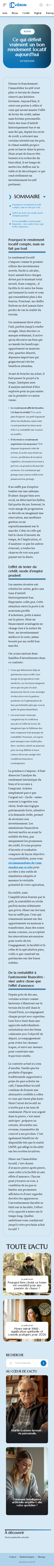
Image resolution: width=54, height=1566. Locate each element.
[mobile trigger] (5, 5)
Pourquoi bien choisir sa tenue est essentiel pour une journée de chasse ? (27, 1285)
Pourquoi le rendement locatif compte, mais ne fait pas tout (26, 206)
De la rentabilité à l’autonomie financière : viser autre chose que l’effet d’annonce (28, 224)
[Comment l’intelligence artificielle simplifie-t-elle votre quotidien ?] (27, 1481)
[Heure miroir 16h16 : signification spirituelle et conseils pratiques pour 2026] (27, 1320)
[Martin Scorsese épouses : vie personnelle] (27, 1409)
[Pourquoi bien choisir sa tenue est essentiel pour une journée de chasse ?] (27, 1274)
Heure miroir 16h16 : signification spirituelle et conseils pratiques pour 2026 (27, 1331)
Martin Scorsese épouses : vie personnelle (27, 1432)
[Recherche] (41, 5)
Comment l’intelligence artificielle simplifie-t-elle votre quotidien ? (27, 1502)
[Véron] (18, 5)
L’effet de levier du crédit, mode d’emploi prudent (27, 214)
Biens (27, 31)
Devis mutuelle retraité (17, 1537)
